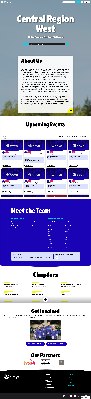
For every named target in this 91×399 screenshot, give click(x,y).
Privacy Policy (71, 385)
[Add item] (67, 44)
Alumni (48, 378)
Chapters (62, 44)
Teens (48, 374)
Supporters (50, 387)
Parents (48, 384)
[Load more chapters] (45, 299)
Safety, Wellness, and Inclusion (75, 379)
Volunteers (49, 381)
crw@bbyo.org (20, 257)
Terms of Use (71, 388)
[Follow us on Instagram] (56, 257)
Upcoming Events (42, 44)
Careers (70, 382)
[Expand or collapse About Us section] (70, 110)
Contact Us (70, 374)
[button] (2, 2)
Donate (78, 2)
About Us (32, 44)
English (85, 397)
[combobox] (85, 397)
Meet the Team (52, 44)
